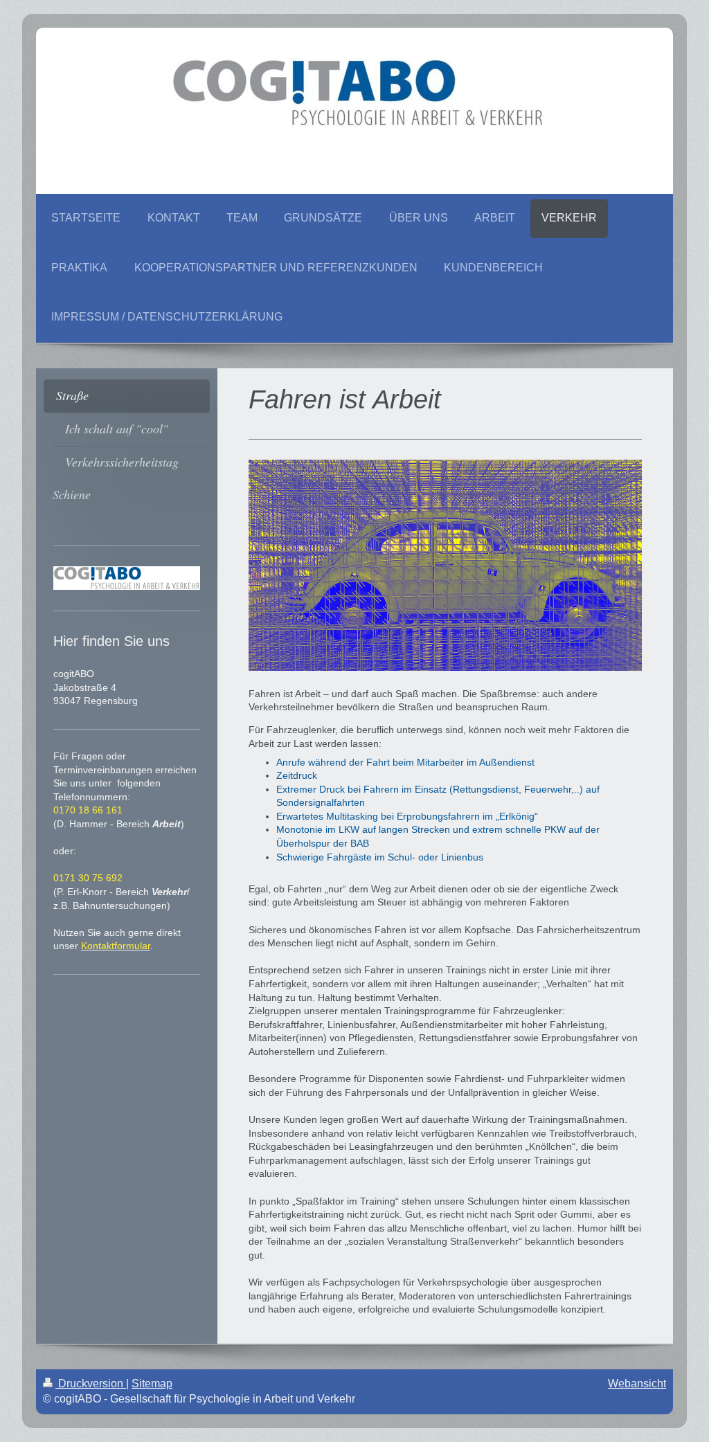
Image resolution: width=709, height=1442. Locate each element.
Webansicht (637, 1383)
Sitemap (152, 1383)
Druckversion (90, 1383)
